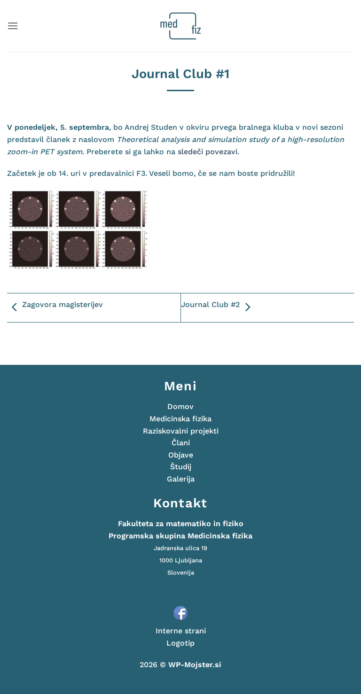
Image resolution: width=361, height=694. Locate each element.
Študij (180, 466)
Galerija (181, 478)
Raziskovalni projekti (181, 430)
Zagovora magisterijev (62, 304)
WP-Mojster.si (194, 664)
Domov (180, 406)
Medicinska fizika (180, 418)
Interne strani (181, 630)
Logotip (180, 643)
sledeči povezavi (207, 151)
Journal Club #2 (210, 304)
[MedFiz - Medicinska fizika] (180, 26)
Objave (180, 454)
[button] (12, 25)
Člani (181, 442)
